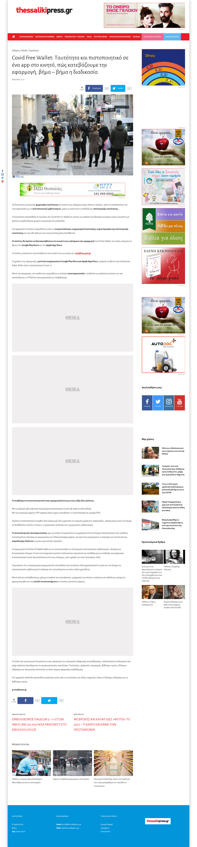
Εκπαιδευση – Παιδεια (74, 37)
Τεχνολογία (34, 50)
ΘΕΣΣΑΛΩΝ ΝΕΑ (26, 37)
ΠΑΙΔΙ (89, 37)
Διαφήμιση (105, 828)
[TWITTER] (2, 177)
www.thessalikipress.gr (70, 828)
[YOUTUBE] (2, 181)
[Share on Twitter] (49, 700)
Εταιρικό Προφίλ (107, 824)
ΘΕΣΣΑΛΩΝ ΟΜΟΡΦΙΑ (152, 37)
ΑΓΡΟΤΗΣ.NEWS (100, 37)
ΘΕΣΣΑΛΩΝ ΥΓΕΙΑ (172, 37)
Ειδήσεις (16, 50)
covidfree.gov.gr (83, 253)
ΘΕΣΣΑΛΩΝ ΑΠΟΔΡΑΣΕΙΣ (120, 37)
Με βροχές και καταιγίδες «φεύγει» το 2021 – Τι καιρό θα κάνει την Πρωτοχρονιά (102, 724)
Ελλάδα (24, 50)
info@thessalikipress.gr (71, 824)
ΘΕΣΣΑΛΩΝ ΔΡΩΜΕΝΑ (44, 37)
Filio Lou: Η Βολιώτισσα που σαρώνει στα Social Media (173, 451)
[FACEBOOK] (2, 171)
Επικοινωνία (105, 832)
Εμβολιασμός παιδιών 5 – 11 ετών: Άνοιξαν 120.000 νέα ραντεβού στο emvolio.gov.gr (39, 724)
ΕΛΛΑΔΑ (136, 37)
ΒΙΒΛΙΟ (59, 37)
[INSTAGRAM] (2, 174)
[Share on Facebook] (25, 700)
